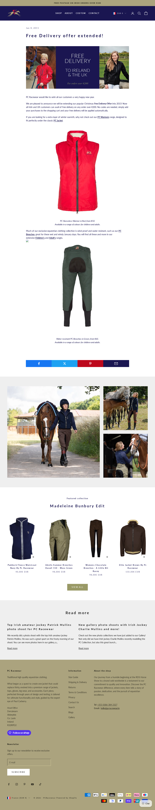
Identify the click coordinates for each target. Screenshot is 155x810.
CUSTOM (81, 13)
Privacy (71, 697)
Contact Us (73, 702)
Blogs (70, 712)
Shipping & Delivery (77, 682)
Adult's (52, 238)
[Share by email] (116, 363)
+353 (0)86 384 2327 (107, 704)
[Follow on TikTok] (40, 784)
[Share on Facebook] (39, 363)
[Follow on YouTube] (32, 784)
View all (78, 587)
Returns (72, 687)
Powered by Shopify (66, 798)
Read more (12, 648)
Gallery (71, 717)
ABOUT (69, 13)
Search (71, 707)
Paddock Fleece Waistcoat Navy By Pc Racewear (22, 566)
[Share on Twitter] (64, 363)
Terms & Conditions (77, 692)
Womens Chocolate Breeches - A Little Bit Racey (96, 568)
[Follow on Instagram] (16, 784)
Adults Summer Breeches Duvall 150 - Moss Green (59, 566)
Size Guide (73, 677)
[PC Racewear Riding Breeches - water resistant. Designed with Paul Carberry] (77, 288)
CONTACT (94, 13)
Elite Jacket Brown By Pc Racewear (133, 566)
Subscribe (18, 772)
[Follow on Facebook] (8, 784)
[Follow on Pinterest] (24, 784)
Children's (40, 238)
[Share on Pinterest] (90, 363)
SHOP (59, 13)
